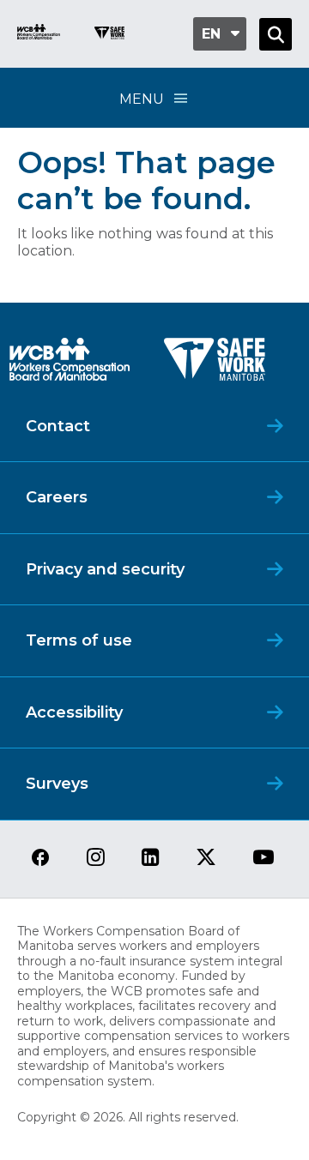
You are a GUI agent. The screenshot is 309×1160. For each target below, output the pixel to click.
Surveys (57, 783)
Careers (57, 497)
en (211, 34)
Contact (58, 426)
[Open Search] (275, 34)
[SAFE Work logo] (214, 364)
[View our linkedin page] (151, 858)
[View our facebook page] (40, 858)
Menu (141, 99)
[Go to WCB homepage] (38, 34)
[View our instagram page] (96, 858)
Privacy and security (105, 569)
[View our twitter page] (206, 858)
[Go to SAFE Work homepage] (109, 35)
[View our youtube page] (263, 858)
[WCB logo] (69, 364)
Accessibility (74, 712)
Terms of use (79, 640)
